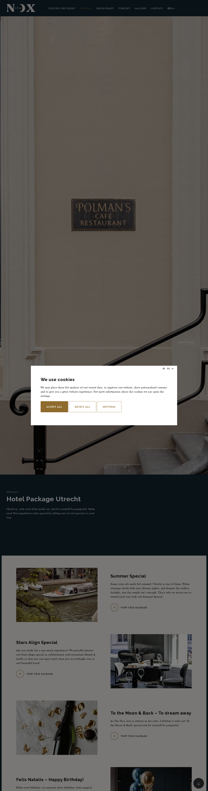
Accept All (54, 406)
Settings (109, 406)
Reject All (82, 406)
